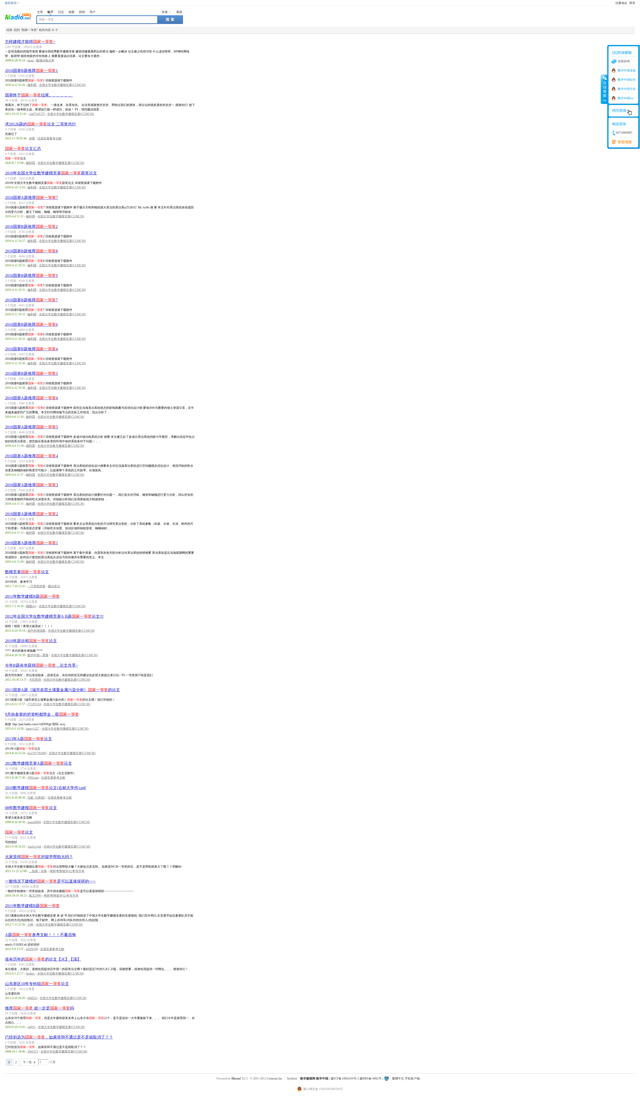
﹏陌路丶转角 (38, 871)
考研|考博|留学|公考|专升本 (67, 871)
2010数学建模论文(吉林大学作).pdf (45, 788)
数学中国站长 (627, 79)
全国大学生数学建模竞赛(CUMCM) (62, 85)
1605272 (33, 1051)
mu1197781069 (37, 753)
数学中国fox (626, 98)
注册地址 (621, 3)
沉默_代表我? (36, 797)
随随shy (31, 606)
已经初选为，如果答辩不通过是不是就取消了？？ (59, 1037)
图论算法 (54, 586)
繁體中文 (398, 1078)
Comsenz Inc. (275, 1078)
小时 (31, 924)
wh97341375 (37, 114)
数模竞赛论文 (27, 572)
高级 (179, 12)
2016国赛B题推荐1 (31, 70)
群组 (82, 12)
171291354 (34, 704)
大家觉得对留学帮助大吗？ (39, 857)
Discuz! (236, 1078)
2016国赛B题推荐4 (31, 349)
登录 (632, 3)
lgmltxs (30, 973)
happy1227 (32, 728)
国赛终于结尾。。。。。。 (39, 95)
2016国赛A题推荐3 (31, 485)
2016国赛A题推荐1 (31, 543)
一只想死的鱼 (37, 586)
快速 (165, 12)
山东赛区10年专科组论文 (37, 984)
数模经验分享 (45, 60)
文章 (40, 12)
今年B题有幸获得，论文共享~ (41, 665)
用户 (93, 12)
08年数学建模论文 (31, 808)
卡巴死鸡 (35, 679)
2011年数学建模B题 (32, 596)
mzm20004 (34, 822)
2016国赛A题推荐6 (31, 398)
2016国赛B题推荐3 (31, 373)
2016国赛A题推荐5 (31, 427)
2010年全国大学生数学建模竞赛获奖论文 (51, 173)
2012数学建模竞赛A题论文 (38, 763)
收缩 (604, 89)
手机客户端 (412, 1078)
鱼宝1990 (35, 895)
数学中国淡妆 (627, 70)
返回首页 (11, 3)
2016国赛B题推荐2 (31, 226)
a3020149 (32, 949)
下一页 (27, 1062)
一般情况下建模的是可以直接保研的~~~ (50, 881)
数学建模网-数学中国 (314, 1078)
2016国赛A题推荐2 (31, 514)
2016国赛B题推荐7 (31, 300)
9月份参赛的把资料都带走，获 (42, 714)
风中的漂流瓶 (37, 630)
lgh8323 (32, 998)
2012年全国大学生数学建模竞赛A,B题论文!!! (54, 616)
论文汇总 (23, 148)
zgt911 (32, 1027)
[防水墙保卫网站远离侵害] (386, 1078)
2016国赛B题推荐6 (31, 324)
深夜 (32, 138)
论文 (19, 832)
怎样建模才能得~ (30, 41)
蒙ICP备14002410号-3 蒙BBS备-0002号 (356, 1078)
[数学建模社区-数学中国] (18, 16)
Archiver (292, 1078)
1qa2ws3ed (34, 846)
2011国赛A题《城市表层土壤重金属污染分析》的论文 (62, 690)
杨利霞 (32, 85)
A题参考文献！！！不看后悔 (40, 935)
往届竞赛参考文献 (50, 138)
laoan (31, 60)
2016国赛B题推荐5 (31, 275)
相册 (71, 12)
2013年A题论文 (28, 739)
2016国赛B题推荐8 (31, 251)
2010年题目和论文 (31, 641)
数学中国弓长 (627, 89)
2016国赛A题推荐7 (31, 197)
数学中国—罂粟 (38, 655)
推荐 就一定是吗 (39, 1008)
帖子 (51, 12)
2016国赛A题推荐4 (31, 456)
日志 (61, 12)
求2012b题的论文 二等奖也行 (40, 124)
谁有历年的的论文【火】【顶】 (43, 959)
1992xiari (33, 777)
